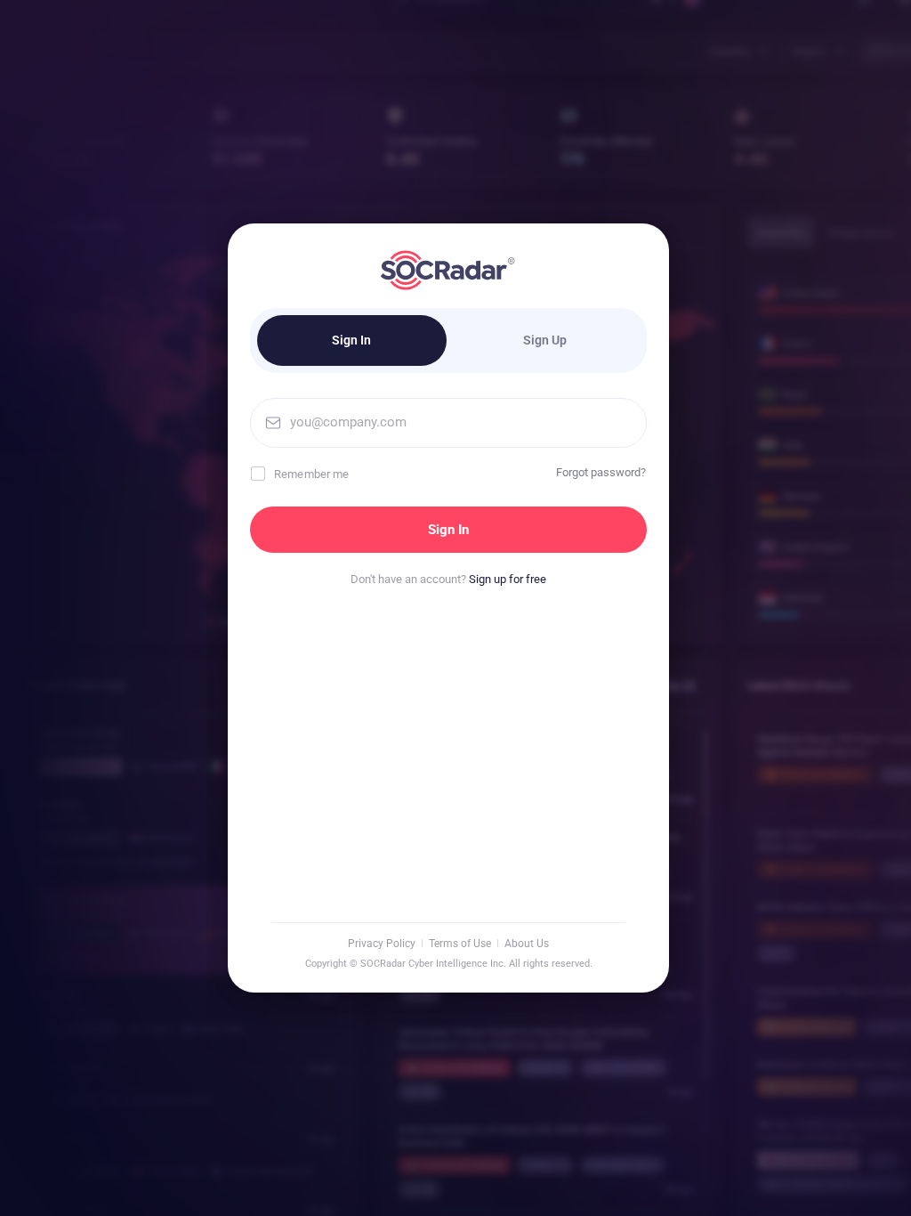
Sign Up (545, 340)
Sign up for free (507, 579)
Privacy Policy (381, 943)
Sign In (351, 340)
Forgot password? (601, 472)
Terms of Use (460, 943)
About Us (526, 943)
